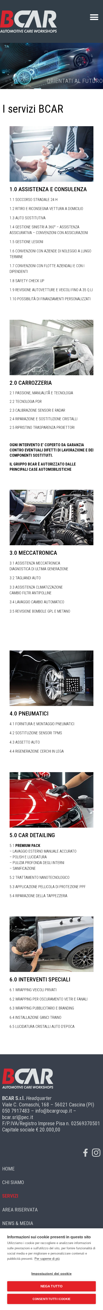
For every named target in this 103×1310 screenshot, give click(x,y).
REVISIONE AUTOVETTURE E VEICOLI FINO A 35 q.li (54, 290)
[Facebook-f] (85, 1152)
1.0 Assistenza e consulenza (48, 189)
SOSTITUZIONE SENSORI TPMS (38, 733)
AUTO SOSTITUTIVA (30, 218)
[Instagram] (96, 1152)
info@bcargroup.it (53, 1111)
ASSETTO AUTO (27, 742)
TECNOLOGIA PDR (28, 401)
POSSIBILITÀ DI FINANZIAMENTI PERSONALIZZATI (54, 299)
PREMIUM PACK (27, 845)
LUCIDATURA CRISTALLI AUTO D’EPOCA (44, 1026)
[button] (94, 17)
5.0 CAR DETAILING (32, 835)
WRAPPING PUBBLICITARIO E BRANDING (44, 1008)
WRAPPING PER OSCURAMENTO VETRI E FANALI (51, 999)
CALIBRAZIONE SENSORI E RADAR (40, 410)
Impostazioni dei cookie (51, 1273)
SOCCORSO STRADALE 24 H (36, 199)
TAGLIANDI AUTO (28, 578)
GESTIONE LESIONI (29, 242)
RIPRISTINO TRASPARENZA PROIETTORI (44, 427)
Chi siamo (13, 1182)
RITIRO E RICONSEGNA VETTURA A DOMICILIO (49, 208)
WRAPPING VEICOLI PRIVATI (36, 990)
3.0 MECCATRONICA (33, 553)
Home (8, 1169)
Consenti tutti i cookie (52, 1299)
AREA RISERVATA (20, 1210)
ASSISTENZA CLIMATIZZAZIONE (39, 587)
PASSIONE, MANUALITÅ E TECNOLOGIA (44, 393)
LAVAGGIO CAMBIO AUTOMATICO (39, 602)
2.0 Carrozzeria (31, 383)
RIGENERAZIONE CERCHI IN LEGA (39, 751)
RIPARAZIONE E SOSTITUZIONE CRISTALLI (46, 419)
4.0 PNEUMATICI (29, 713)
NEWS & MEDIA (17, 1223)
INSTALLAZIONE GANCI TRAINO (38, 1017)
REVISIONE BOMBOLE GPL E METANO (42, 611)
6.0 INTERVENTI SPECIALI (40, 979)
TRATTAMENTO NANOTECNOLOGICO (42, 877)
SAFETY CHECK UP (29, 281)
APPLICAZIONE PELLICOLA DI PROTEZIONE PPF (50, 887)
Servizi (10, 1196)
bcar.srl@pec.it (17, 1117)
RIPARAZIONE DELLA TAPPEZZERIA (41, 896)
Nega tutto (51, 1286)
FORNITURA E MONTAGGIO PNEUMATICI (44, 724)
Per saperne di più (47, 1258)
